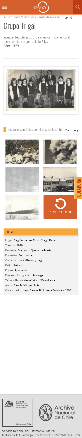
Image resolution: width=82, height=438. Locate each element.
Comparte (71, 18)
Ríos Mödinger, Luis (26, 285)
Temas (16, 16)
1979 (19, 245)
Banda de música (48, 16)
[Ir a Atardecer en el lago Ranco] (22, 219)
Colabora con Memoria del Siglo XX (77, 187)
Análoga (38, 275)
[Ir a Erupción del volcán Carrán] (60, 163)
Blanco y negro (35, 260)
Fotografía (25, 255)
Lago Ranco (49, 240)
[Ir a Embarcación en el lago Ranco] (22, 191)
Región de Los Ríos (26, 240)
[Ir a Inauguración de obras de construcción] (22, 163)
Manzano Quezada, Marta (72, 130)
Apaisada (21, 270)
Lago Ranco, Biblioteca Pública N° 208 (47, 290)
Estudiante (48, 280)
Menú (4, 7)
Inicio (6, 16)
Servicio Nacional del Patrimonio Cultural (28, 431)
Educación (28, 16)
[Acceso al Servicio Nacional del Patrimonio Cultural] (19, 425)
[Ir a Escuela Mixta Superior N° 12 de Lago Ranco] (60, 191)
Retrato (18, 265)
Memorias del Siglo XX (41, 7)
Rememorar (60, 211)
